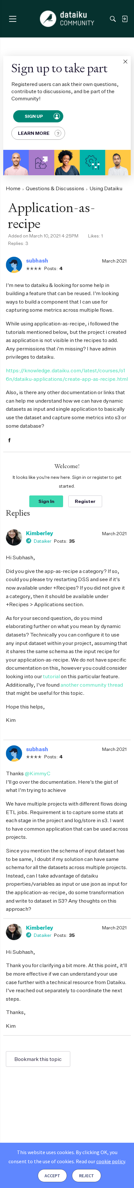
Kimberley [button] (39, 533)
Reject (86, 1176)
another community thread (91, 684)
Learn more (33, 133)
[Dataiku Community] (67, 19)
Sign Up (34, 116)
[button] (125, 61)
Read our (100, 1161)
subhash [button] (37, 260)
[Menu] (13, 18)
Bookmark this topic (38, 1059)
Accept (52, 1176)
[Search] (113, 19)
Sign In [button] (46, 501)
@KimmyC (37, 773)
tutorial (51, 676)
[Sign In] (124, 19)
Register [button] (85, 501)
